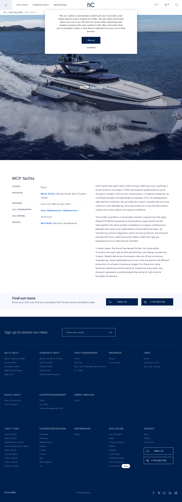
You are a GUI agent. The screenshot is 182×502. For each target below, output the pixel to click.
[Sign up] (110, 332)
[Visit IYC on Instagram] (175, 492)
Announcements (116, 442)
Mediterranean (46, 442)
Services (78, 362)
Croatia (42, 450)
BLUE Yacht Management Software (90, 366)
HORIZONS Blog (116, 458)
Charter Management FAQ (51, 408)
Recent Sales (10, 362)
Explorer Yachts (12, 466)
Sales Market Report (14, 370)
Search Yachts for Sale (15, 358)
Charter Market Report (49, 374)
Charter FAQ (44, 370)
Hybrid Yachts (11, 458)
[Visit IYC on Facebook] (153, 492)
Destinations (60, 5)
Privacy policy (83, 492)
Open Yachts (10, 450)
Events (112, 446)
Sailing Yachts (11, 438)
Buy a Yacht (22, 5)
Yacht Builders (16, 12)
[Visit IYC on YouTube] (164, 492)
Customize (91, 47)
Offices (147, 438)
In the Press (114, 454)
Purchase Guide (12, 366)
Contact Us (149, 442)
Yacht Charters (46, 362)
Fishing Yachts (11, 454)
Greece (42, 446)
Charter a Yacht (41, 5)
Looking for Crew (151, 362)
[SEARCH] (177, 5)
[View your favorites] (156, 5)
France (42, 454)
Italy (41, 458)
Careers (112, 450)
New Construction (13, 400)
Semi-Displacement (51, 210)
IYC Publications (116, 462)
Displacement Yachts (14, 442)
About (77, 358)
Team (146, 434)
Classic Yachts (11, 462)
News (111, 438)
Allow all (91, 40)
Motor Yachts (10, 434)
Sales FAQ (9, 374)
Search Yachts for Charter (51, 358)
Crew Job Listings (152, 366)
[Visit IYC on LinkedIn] (170, 492)
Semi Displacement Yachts (17, 446)
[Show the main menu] (6, 5)
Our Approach (115, 434)
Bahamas (43, 438)
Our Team (78, 370)
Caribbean (44, 434)
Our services (114, 362)
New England (45, 462)
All (40, 466)
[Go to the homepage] (91, 5)
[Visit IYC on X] (159, 492)
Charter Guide (45, 366)
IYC (4, 12)
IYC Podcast (114, 466)
